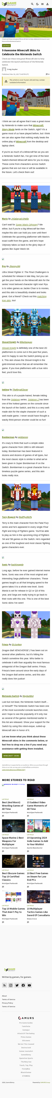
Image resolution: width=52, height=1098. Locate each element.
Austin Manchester (35, 848)
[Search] (32, 4)
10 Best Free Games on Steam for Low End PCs (37, 876)
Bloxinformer (26, 1072)
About (4, 996)
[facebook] (23, 985)
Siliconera (26, 1040)
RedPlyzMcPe (25, 517)
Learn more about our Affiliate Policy (13, 769)
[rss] (4, 985)
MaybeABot (27, 695)
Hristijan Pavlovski (10, 812)
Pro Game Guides (26, 1023)
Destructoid (26, 1047)
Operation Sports (26, 1058)
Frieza (5, 644)
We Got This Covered (26, 1044)
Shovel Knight (9, 342)
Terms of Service (8, 999)
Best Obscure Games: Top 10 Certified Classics (13, 876)
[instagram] (10, 985)
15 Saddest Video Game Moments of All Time (37, 805)
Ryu (4, 266)
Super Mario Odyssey (27, 224)
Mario (5, 218)
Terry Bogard (8, 517)
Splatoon (15, 399)
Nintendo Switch (10, 695)
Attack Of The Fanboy (26, 1033)
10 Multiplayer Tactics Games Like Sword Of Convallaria (38, 912)
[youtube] (29, 985)
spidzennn (23, 437)
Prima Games (26, 1037)
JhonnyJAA (14, 266)
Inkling (5, 389)
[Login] (47, 4)
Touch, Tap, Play (26, 1065)
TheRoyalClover (20, 389)
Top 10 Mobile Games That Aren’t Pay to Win (13, 912)
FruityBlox (26, 1069)
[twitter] (17, 985)
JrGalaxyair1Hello (20, 218)
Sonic (5, 564)
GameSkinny (26, 1055)
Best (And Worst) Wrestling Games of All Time (12, 805)
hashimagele (17, 564)
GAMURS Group (45, 1082)
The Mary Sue (26, 1062)
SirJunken (17, 644)
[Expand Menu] (42, 4)
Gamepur (26, 1030)
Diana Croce (32, 919)
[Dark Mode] (37, 4)
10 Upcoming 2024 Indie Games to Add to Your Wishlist (37, 841)
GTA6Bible (26, 1076)
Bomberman (8, 437)
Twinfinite (26, 1026)
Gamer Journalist (26, 1051)
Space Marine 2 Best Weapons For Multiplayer (13, 841)
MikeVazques (26, 342)
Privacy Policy (7, 1003)
